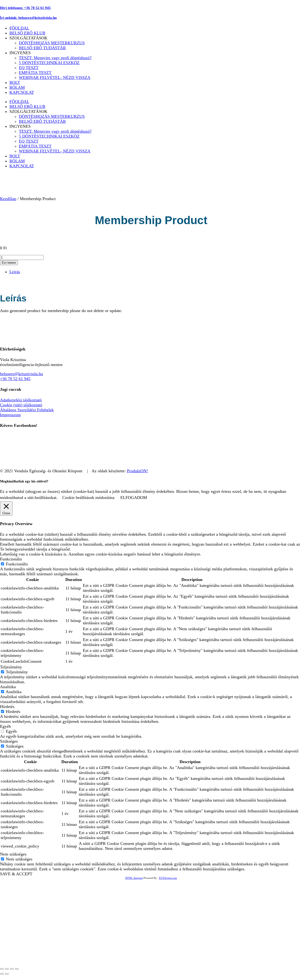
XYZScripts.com (168, 877)
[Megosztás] (12, 969)
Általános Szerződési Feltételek (27, 409)
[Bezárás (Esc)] (17, 969)
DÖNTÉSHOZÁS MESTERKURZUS (52, 43)
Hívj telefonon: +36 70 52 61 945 (25, 8)
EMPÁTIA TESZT (35, 72)
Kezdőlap (8, 198)
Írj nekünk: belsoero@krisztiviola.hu (28, 18)
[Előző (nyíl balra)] (2, 974)
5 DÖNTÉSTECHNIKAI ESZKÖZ (49, 62)
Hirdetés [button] (7, 706)
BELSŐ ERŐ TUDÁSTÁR (42, 47)
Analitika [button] (8, 686)
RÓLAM (17, 87)
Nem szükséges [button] (13, 854)
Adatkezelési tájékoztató (21, 400)
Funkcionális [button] (11, 559)
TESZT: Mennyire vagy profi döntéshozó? (55, 57)
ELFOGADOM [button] (133, 497)
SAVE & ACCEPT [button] (16, 874)
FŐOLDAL (19, 28)
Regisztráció (34, 957)
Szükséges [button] (9, 741)
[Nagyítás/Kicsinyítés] (2, 969)
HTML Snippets (134, 877)
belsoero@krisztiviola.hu (21, 373)
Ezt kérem (9, 262)
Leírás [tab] (14, 271)
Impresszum (10, 414)
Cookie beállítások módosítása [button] (88, 497)
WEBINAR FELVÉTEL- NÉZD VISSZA (54, 77)
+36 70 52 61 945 (15, 378)
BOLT (14, 82)
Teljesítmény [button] (11, 667)
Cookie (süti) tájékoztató (21, 405)
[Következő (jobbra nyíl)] (7, 974)
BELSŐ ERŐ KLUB (27, 33)
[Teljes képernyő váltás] (7, 969)
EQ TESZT (28, 67)
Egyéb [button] (5, 726)
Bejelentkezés (57, 957)
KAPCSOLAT (21, 92)
